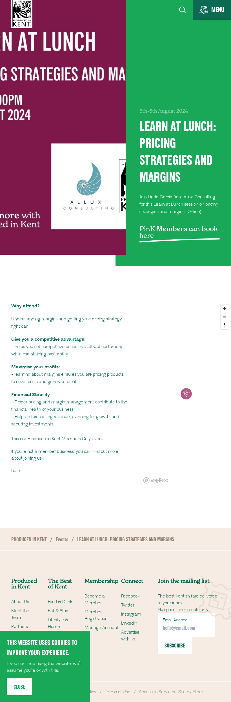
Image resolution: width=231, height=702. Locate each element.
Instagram (131, 614)
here (15, 470)
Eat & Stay (58, 610)
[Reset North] (225, 325)
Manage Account (101, 627)
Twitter (127, 605)
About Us (20, 601)
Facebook (130, 596)
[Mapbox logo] (155, 480)
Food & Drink (60, 601)
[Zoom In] (225, 309)
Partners (19, 626)
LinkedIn (129, 623)
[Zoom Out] (225, 317)
